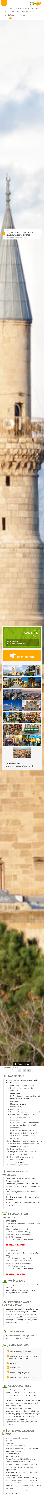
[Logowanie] (10, 18)
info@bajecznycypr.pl (16, 15)
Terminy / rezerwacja (25, 657)
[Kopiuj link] (32, 766)
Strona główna (8, 1067)
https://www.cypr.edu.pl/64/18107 (18, 766)
